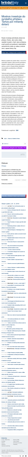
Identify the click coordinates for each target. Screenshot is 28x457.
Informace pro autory (17, 442)
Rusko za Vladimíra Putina (14, 138)
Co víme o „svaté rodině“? (19, 283)
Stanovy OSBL (16, 439)
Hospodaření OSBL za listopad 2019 (15, 429)
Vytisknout (6, 143)
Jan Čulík (10, 206)
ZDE (17, 130)
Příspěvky (15, 444)
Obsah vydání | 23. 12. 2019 (10, 204)
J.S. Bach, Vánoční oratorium (14, 249)
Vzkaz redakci (16, 441)
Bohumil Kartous (10, 348)
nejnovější (17, 180)
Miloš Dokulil (10, 283)
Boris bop (10, 326)
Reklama (3, 444)
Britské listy (11, 3)
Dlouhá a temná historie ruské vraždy (16, 404)
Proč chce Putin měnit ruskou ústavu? (16, 346)
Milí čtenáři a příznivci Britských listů (14, 328)
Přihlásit (4, 166)
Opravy (3, 442)
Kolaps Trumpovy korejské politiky (15, 352)
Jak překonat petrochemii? (13, 419)
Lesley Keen (10, 277)
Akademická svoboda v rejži (20, 309)
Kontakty (3, 441)
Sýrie (5, 138)
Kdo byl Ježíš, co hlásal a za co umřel (16, 275)
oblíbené (24, 180)
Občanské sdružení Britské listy (17, 450)
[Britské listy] (14, 53)
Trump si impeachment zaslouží (14, 418)
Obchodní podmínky (6, 445)
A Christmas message (19, 277)
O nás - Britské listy (6, 439)
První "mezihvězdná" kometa (14, 362)
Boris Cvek (10, 218)
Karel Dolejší (10, 309)
